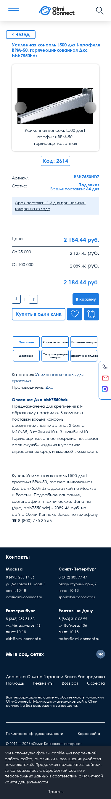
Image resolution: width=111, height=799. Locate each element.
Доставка (26, 355)
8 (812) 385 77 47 (73, 577)
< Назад (21, 34)
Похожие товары (84, 342)
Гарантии (53, 676)
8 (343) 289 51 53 (20, 619)
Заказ (71, 676)
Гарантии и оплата (83, 355)
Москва (14, 568)
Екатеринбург (20, 610)
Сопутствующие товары (55, 355)
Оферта (96, 682)
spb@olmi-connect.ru (77, 597)
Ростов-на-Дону (76, 610)
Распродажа (91, 676)
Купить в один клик (39, 314)
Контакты (18, 557)
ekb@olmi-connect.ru (24, 638)
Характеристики (55, 342)
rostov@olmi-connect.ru (79, 638)
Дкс (49, 387)
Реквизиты (43, 682)
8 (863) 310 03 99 (73, 619)
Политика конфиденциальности (34, 733)
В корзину (86, 299)
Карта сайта (89, 733)
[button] (90, 108)
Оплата (35, 676)
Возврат (70, 682)
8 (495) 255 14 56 (20, 577)
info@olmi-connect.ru (24, 597)
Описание (26, 342)
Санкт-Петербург (77, 568)
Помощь (15, 682)
